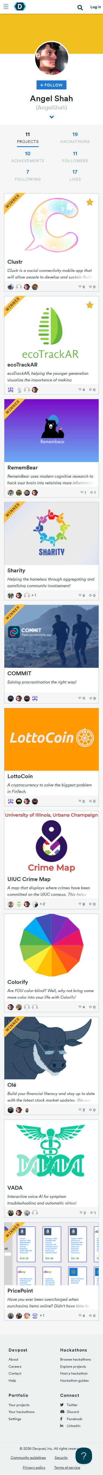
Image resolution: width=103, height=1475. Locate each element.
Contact (15, 1373)
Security (61, 1457)
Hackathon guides (74, 1380)
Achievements (27, 156)
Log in (95, 6)
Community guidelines (28, 1457)
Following (28, 175)
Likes (75, 175)
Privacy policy (34, 1467)
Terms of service (67, 1467)
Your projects (19, 1405)
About (13, 1359)
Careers (15, 1366)
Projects (28, 137)
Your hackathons (22, 1411)
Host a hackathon (74, 1373)
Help (12, 1380)
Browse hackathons (75, 1359)
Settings (15, 1419)
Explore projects (73, 1366)
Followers (75, 156)
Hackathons (75, 137)
